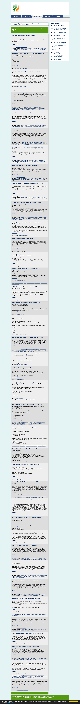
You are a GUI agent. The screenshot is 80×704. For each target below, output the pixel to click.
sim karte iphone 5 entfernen (29, 630)
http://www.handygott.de (21, 656)
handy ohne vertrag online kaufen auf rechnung (25, 576)
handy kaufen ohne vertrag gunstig (35, 179)
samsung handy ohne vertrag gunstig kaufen (32, 283)
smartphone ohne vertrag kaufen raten (19, 109)
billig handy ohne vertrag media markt (59, 46)
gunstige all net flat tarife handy (28, 659)
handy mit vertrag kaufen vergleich (57, 49)
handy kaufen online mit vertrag (58, 33)
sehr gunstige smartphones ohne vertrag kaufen (30, 107)
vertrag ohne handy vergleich (58, 43)
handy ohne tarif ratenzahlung (58, 59)
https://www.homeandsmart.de (22, 461)
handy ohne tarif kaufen (57, 53)
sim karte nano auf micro (35, 496)
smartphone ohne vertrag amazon (59, 28)
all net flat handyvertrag (39, 659)
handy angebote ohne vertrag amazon (58, 36)
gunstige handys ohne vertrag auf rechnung (29, 160)
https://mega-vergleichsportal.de (22, 68)
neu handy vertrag (42, 559)
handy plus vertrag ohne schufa (20, 198)
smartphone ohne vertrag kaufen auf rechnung (21, 162)
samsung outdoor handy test (37, 445)
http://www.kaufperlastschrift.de (22, 364)
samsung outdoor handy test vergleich (27, 445)
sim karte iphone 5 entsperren (19, 630)
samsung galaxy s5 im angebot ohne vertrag (28, 399)
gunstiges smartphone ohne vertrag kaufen (37, 108)
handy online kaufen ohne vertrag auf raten (34, 198)
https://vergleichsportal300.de (21, 47)
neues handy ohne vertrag (32, 559)
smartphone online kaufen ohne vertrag (19, 218)
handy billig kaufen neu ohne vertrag (26, 48)
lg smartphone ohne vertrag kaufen (40, 178)
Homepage (14, 19)
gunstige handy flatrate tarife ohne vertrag (29, 675)
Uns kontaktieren (52, 19)
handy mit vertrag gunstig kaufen (59, 32)
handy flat (47, 16)
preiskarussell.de (19, 398)
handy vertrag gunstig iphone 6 (26, 613)
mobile (16, 16)
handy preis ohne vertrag (57, 56)
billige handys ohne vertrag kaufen (24, 161)
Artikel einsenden (38, 19)
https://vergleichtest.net (20, 479)
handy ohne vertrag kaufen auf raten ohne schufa (28, 197)
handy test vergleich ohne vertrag (27, 281)
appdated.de (19, 347)
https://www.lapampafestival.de (22, 690)
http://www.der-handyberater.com (23, 215)
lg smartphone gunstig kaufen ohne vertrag (27, 178)
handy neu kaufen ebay (20, 577)
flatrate (58, 16)
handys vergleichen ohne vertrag (59, 29)
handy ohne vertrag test (38, 281)
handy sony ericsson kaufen (25, 125)
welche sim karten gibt (24, 497)
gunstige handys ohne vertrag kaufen (38, 161)
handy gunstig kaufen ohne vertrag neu (38, 613)
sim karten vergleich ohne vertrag (59, 50)
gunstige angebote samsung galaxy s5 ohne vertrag (25, 400)
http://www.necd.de (20, 314)
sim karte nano (26, 16)
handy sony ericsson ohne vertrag (35, 125)
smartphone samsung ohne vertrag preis (26, 351)
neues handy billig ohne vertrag (34, 49)
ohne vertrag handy (56, 52)
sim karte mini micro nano (25, 496)
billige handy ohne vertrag (57, 55)
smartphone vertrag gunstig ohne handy (30, 142)
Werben (45, 19)
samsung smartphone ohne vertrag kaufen (28, 350)
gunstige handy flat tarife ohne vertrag (30, 676)
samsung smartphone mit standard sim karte (36, 497)
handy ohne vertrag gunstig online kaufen (30, 143)
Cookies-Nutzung (35, 696)
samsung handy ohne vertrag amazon (58, 39)
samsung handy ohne (56, 58)
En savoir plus (9, 702)
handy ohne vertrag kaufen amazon (31, 446)
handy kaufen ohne (56, 31)
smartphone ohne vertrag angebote (37, 595)
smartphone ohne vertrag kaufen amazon (33, 109)
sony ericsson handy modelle (40, 126)
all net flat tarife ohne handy (38, 658)
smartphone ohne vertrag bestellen (27, 594)
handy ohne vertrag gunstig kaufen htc (23, 144)
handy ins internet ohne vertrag (40, 87)
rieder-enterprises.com (21, 379)
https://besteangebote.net (21, 628)
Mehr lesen (14, 44)
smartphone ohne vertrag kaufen (34, 218)
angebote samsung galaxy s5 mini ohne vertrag (24, 424)
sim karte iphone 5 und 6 (25, 629)
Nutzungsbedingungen (26, 696)
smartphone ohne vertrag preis (40, 217)
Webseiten (23, 19)
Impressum (19, 696)
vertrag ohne (37, 16)
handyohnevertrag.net (20, 123)
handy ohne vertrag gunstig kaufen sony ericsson (28, 126)
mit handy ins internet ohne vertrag (27, 87)
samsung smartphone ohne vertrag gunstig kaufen (30, 349)
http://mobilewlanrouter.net (21, 86)
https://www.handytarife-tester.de (22, 643)
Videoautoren (29, 19)
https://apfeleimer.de (20, 105)
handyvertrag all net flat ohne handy (26, 658)
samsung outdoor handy (42, 446)
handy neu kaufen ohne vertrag (20, 49)
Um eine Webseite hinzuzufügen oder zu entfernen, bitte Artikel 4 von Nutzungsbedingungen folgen (31, 697)
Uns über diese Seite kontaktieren (47, 696)
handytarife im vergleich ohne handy (27, 677)
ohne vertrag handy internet (18, 88)
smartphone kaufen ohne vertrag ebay (27, 575)
